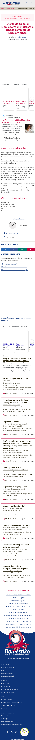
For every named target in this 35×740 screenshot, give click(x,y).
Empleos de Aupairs (18, 598)
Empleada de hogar (11, 422)
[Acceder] (31, 3)
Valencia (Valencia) (12, 233)
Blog (2, 670)
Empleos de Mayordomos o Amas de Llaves (18, 615)
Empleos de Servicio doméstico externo (18, 624)
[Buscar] (26, 3)
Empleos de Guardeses (18, 609)
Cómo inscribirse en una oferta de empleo (14, 270)
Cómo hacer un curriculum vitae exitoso (14, 267)
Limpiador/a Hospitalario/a (14, 506)
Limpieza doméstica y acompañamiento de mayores (15, 567)
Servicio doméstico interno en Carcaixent (16, 450)
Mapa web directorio (8, 676)
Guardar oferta (29, 394)
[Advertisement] (17, 60)
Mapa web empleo (7, 673)
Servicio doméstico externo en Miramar (15, 470)
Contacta (4, 708)
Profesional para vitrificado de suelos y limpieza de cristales (15, 401)
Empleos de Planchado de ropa (18, 618)
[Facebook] (8, 732)
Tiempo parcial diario (12, 467)
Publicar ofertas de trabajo (9, 689)
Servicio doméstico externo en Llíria (14, 489)
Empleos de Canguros (18, 601)
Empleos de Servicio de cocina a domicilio (18, 621)
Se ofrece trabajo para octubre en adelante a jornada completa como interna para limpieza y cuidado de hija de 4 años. (17, 444)
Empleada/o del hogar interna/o (16, 525)
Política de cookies (7, 722)
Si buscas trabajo (6, 700)
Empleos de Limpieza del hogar (18, 612)
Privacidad (4, 716)
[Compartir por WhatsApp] (22, 249)
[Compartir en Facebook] (14, 249)
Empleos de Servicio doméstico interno (18, 627)
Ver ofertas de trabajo (8, 692)
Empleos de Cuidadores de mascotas (18, 606)
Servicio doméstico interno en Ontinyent (16, 549)
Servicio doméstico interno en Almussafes (16, 527)
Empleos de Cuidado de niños (18, 604)
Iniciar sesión (5, 686)
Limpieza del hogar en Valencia (12, 508)
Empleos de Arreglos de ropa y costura (18, 595)
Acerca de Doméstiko (8, 667)
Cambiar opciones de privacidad (11, 725)
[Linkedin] (16, 732)
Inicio (2, 9)
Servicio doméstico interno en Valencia (15, 424)
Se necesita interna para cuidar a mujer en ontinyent (16, 545)
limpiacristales (21, 37)
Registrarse (5, 683)
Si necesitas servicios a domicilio (11, 703)
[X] (11, 732)
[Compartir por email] (31, 249)
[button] (3, 3)
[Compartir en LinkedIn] (5, 249)
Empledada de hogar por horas (15, 487)
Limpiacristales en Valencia (11, 383)
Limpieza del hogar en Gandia (12, 571)
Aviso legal (4, 719)
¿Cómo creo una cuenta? (9, 264)
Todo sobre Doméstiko (8, 705)
